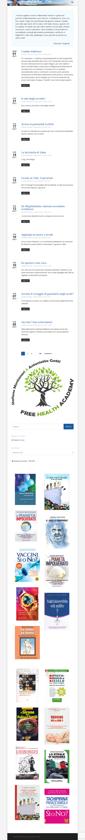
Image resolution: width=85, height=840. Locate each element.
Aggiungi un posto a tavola (37, 234)
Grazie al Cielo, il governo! (37, 178)
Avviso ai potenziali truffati (37, 124)
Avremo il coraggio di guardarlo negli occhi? (47, 293)
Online (17, 440)
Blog (35, 54)
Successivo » (48, 353)
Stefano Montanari (28, 54)
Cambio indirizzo (31, 51)
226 (40, 353)
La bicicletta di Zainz (33, 152)
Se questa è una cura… (34, 262)
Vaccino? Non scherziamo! (36, 322)
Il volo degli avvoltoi (33, 98)
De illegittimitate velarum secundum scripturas (43, 208)
